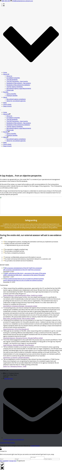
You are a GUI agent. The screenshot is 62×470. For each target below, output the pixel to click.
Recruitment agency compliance (16, 99)
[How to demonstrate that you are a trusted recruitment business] (23, 278)
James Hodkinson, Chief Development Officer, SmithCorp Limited (22, 295)
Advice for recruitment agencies (16, 101)
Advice (5, 97)
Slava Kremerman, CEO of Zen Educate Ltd (16, 329)
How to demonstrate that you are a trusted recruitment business (23, 280)
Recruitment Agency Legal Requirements (18, 88)
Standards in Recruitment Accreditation (18, 85)
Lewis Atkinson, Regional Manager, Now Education (18, 345)
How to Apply (7, 104)
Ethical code (10, 90)
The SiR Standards (12, 79)
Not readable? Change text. (8, 461)
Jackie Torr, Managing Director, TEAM (14, 366)
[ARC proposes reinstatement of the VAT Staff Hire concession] (22, 268)
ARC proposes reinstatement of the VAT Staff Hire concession (22, 270)
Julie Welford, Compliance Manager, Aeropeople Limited (20, 306)
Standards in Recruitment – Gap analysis (18, 83)
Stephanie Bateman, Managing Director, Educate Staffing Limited (23, 338)
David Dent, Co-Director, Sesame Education (16, 357)
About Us (9, 76)
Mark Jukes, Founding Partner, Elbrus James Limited (19, 318)
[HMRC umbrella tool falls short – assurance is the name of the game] (24, 273)
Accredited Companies (13, 78)
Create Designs (35, 446)
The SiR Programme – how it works (17, 81)
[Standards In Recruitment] (0, 109)
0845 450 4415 (6, 1)
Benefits (5, 92)
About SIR (6, 74)
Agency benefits (11, 94)
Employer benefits (11, 95)
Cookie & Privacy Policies (7, 443)
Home (5, 72)
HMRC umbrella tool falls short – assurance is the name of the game (24, 275)
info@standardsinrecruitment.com (22, 1)
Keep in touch (7, 106)
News (5, 103)
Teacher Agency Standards (14, 87)
